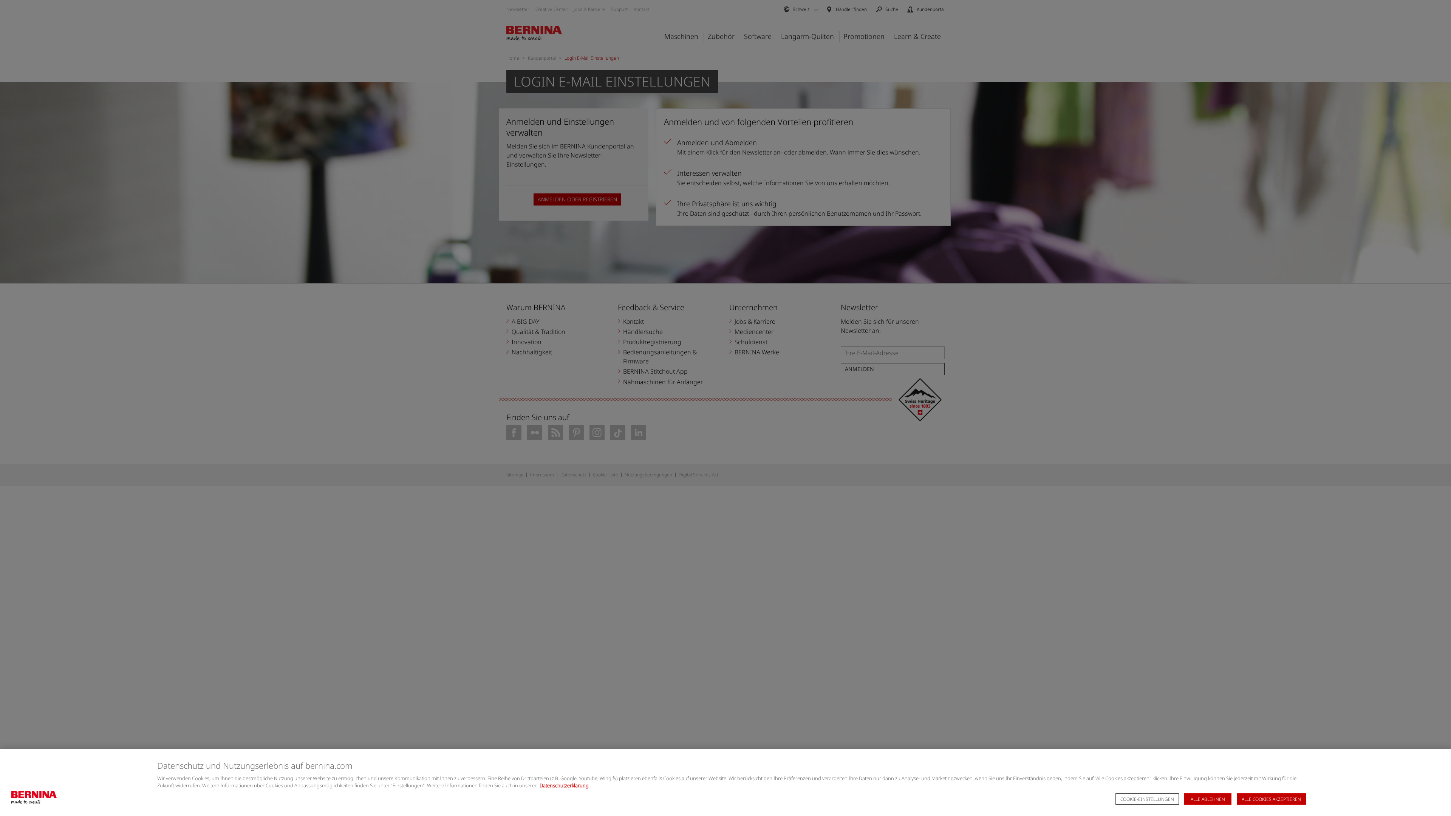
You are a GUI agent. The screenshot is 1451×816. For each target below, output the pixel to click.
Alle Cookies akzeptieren (1271, 799)
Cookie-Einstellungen (1147, 799)
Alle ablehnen (1208, 799)
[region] (725, 782)
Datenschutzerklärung (564, 785)
